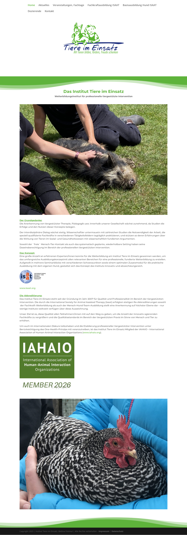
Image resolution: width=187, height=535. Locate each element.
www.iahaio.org (91, 332)
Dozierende (34, 11)
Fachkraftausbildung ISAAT (103, 5)
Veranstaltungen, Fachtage (68, 5)
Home (31, 5)
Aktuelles (43, 5)
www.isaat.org (27, 288)
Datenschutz (117, 531)
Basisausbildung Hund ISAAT (139, 5)
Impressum (104, 531)
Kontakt (49, 11)
